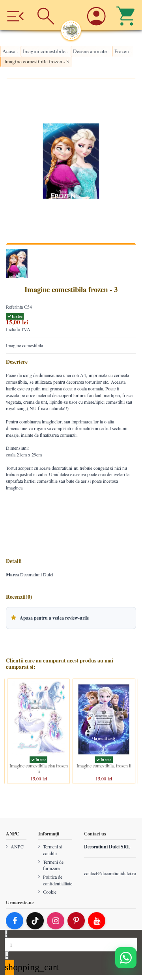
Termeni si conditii (52, 849)
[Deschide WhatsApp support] (125, 957)
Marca (12, 575)
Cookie (49, 892)
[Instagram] (55, 920)
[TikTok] (35, 920)
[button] (71, 618)
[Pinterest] (76, 920)
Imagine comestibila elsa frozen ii (38, 768)
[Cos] (127, 15)
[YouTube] (96, 920)
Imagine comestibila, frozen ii (104, 765)
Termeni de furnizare (53, 865)
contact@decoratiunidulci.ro (110, 873)
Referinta (14, 307)
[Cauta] (45, 15)
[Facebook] (14, 920)
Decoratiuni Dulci (36, 574)
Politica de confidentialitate (57, 880)
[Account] (96, 15)
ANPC (17, 846)
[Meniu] (15, 15)
